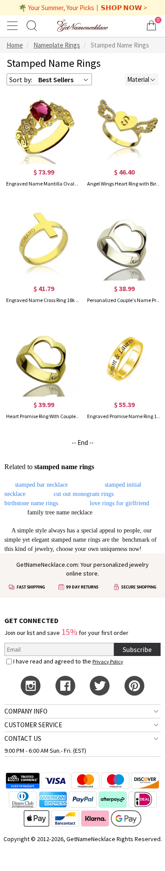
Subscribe (137, 649)
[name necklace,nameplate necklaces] (82, 25)
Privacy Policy (107, 661)
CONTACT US (22, 738)
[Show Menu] (13, 25)
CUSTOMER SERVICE (33, 725)
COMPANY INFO (26, 711)
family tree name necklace (59, 512)
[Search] (31, 25)
